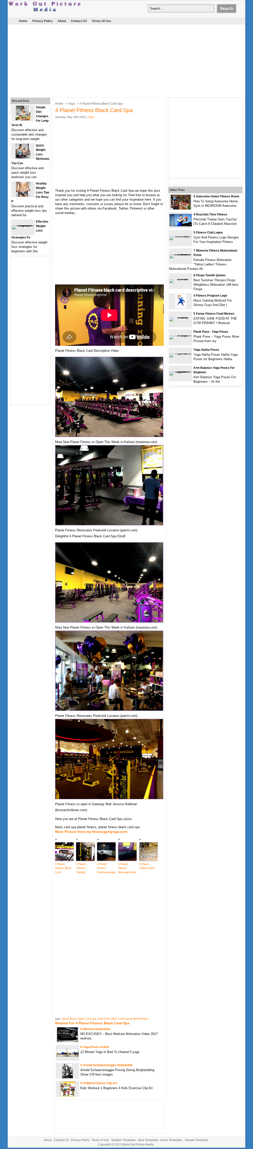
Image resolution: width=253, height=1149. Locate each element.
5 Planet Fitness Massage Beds (127, 868)
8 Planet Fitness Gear (147, 866)
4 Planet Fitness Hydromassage (106, 868)
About (62, 21)
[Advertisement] (126, 60)
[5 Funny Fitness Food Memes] (180, 317)
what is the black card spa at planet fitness (123, 1018)
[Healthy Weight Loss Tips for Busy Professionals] (23, 195)
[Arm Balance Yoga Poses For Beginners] (180, 371)
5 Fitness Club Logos (208, 232)
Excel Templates (172, 1140)
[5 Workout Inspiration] (67, 1041)
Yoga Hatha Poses (206, 350)
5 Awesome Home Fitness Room (216, 196)
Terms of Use (101, 21)
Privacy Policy (42, 21)
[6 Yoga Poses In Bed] (67, 1055)
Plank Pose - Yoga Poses (210, 331)
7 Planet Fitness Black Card (63, 868)
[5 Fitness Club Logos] (180, 236)
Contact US (79, 21)
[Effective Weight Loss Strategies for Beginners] (23, 225)
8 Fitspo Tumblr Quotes (209, 275)
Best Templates (148, 1140)
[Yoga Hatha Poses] (180, 353)
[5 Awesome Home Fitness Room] (181, 208)
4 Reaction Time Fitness (210, 214)
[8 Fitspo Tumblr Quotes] (180, 279)
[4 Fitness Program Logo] (181, 307)
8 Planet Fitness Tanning (81, 868)
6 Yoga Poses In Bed (94, 1047)
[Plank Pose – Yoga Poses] (180, 335)
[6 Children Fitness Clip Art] (67, 1095)
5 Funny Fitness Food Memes (213, 313)
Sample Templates (123, 1140)
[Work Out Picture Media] (45, 10)
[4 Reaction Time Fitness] (180, 225)
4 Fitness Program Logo (210, 295)
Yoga (71, 103)
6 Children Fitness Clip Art (98, 1083)
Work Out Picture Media (138, 1144)
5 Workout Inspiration (95, 1029)
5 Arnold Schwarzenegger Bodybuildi (106, 1065)
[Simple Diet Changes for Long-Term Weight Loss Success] (23, 119)
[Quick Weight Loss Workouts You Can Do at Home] (23, 157)
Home (23, 21)
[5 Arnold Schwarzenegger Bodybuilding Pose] (67, 1077)
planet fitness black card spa (79, 1018)
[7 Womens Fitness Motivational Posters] (180, 254)
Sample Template (196, 1140)
